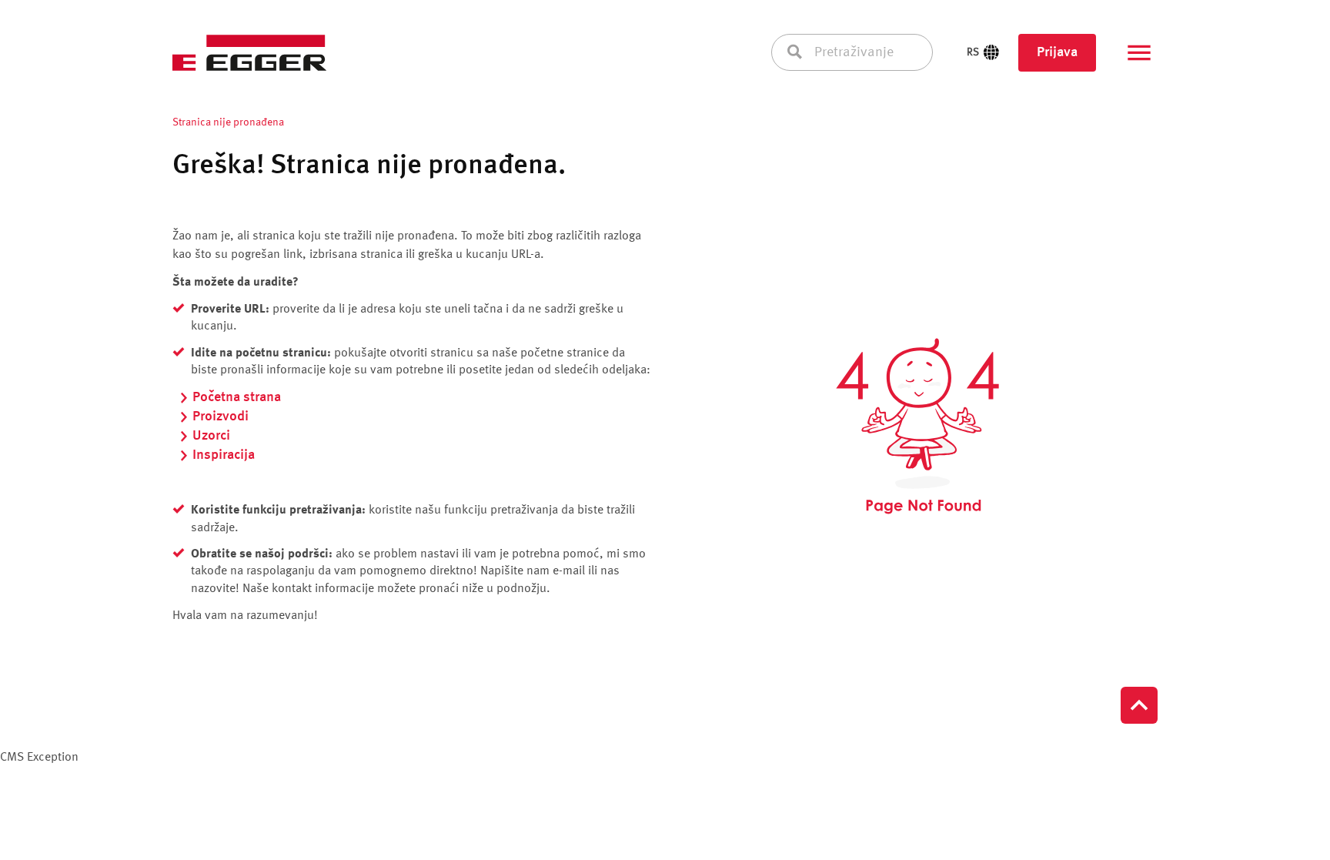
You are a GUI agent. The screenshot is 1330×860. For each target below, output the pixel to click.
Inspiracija (223, 455)
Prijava (1057, 52)
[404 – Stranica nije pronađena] (917, 426)
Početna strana (236, 397)
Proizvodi (220, 416)
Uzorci (211, 436)
